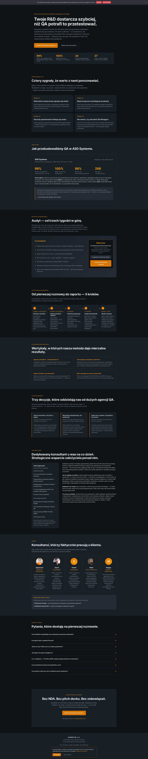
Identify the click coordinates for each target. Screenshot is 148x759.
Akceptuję (56, 754)
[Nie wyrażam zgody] (146, 2)
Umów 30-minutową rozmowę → (46, 45)
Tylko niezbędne (67, 754)
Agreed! (99, 2)
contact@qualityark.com (79, 718)
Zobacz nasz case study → (69, 45)
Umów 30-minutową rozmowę (101, 263)
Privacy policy (106, 2)
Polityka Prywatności (81, 751)
